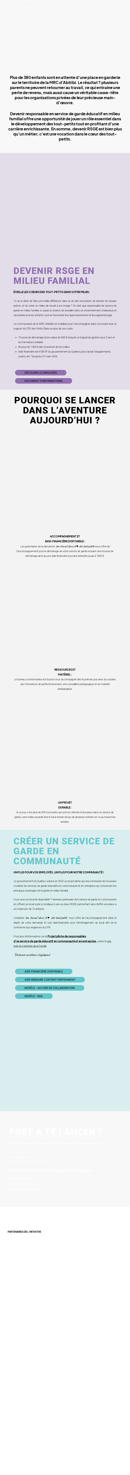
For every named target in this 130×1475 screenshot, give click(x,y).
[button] (41, 373)
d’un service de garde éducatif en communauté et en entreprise (54, 941)
